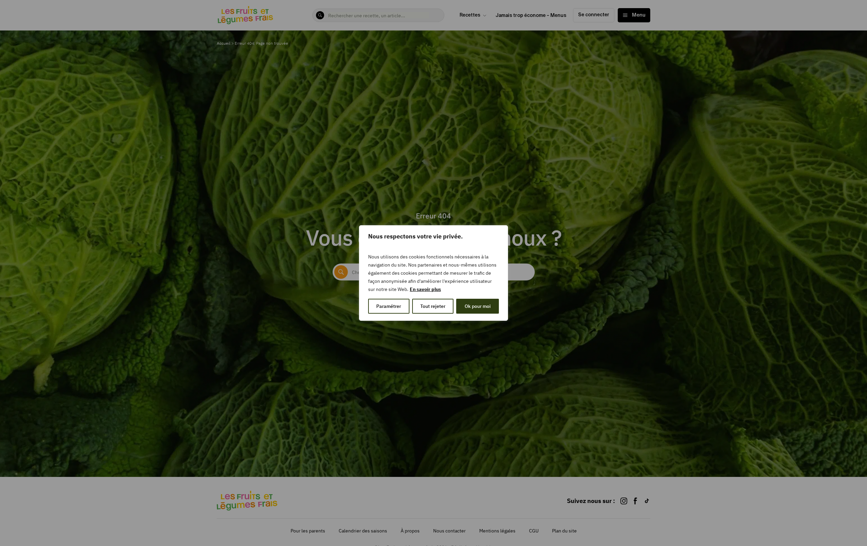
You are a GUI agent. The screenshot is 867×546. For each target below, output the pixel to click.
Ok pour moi (478, 306)
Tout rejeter (432, 306)
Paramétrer (388, 306)
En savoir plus (425, 289)
